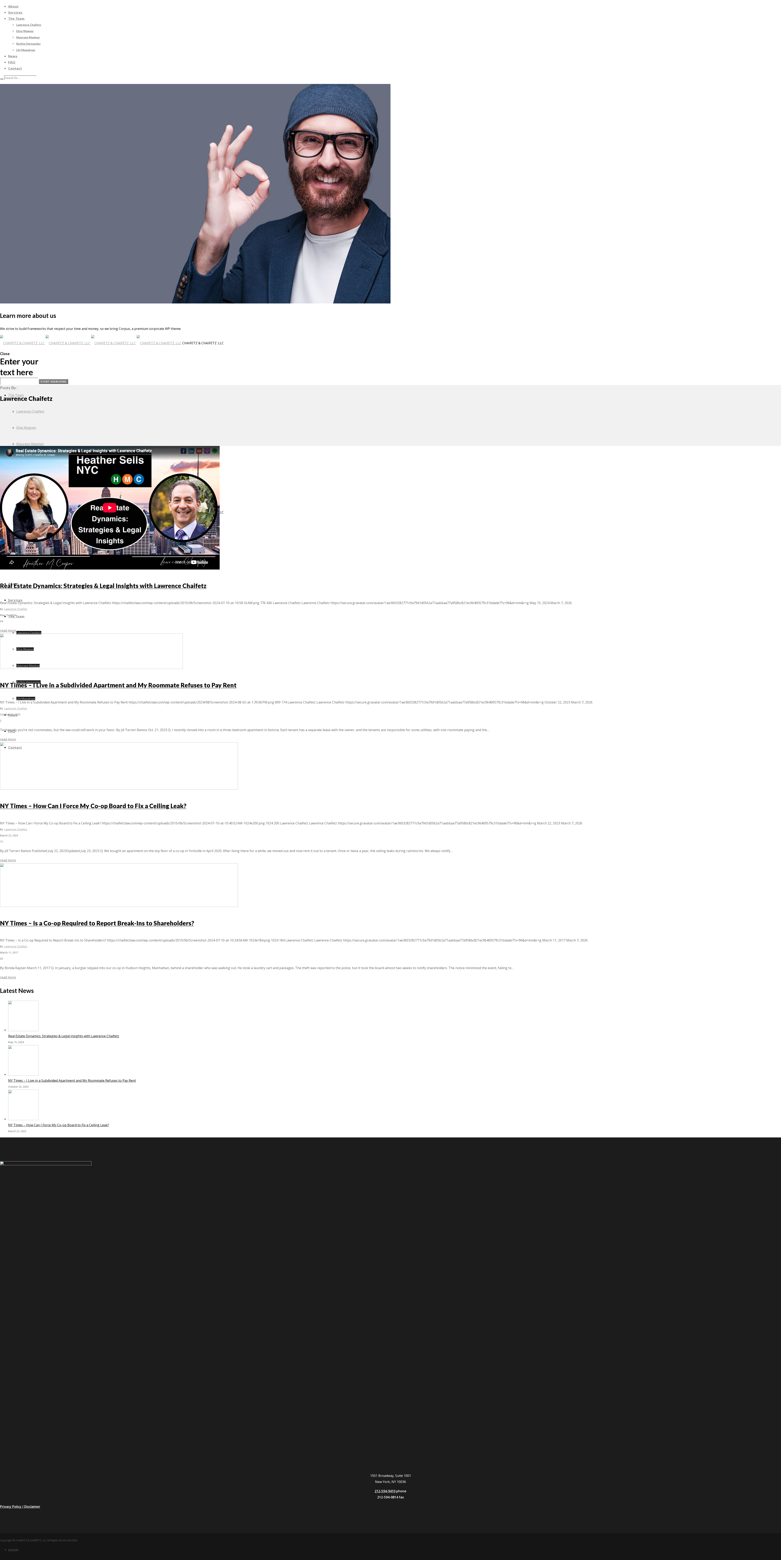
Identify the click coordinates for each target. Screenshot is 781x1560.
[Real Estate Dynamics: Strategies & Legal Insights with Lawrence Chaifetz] (23, 1030)
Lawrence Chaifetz (30, 411)
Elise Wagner (26, 427)
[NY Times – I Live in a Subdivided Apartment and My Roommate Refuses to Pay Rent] (23, 1074)
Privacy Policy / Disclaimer (20, 1506)
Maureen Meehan (30, 444)
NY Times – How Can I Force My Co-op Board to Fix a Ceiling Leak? (58, 1125)
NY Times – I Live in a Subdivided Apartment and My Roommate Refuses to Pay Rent (72, 1080)
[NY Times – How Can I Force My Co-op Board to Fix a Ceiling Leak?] (23, 1119)
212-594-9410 (385, 1491)
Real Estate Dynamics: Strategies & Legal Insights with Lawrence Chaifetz (63, 1036)
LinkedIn (13, 1549)
